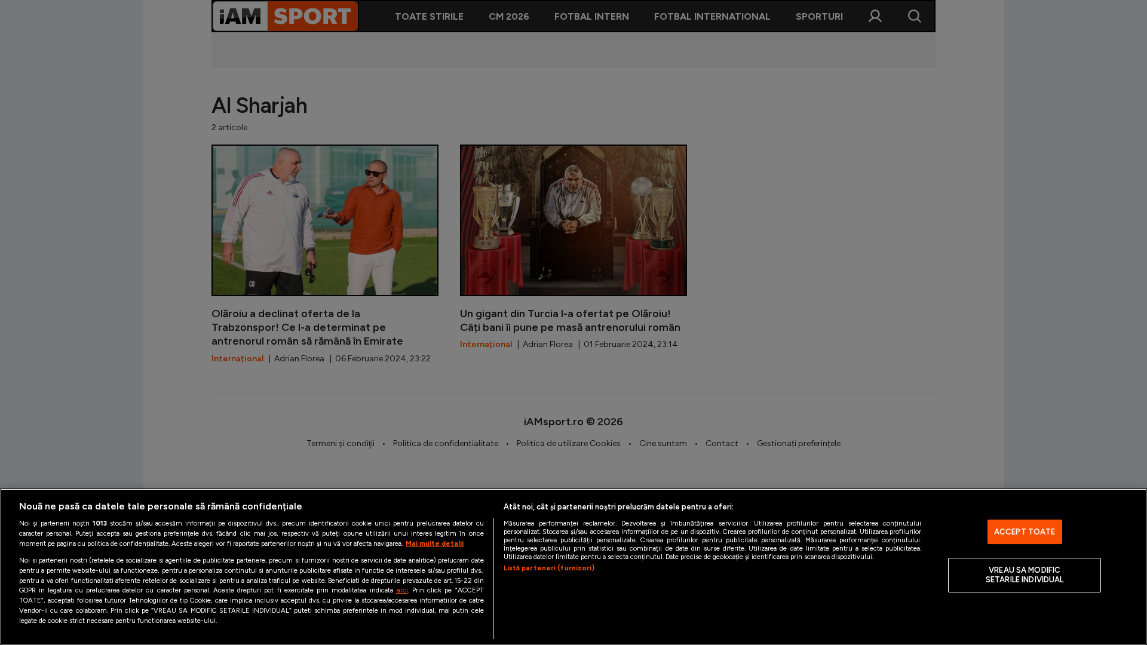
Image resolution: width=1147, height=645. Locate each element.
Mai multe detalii (435, 543)
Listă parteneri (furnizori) (549, 568)
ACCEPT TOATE (1025, 531)
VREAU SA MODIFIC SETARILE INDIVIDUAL (1024, 575)
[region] (573, 567)
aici (402, 589)
